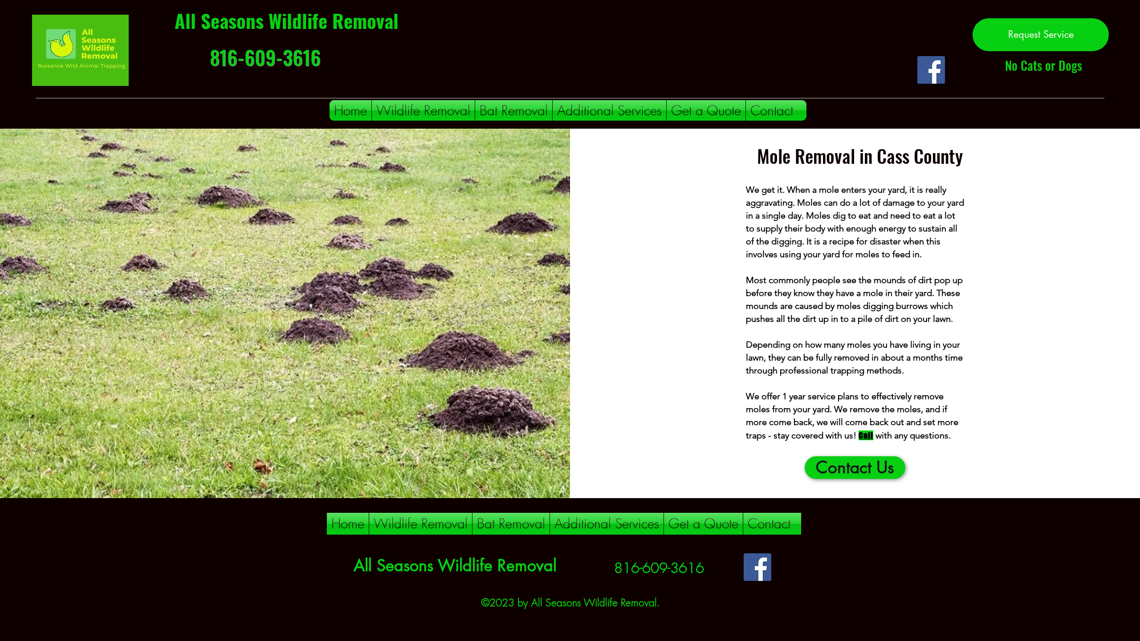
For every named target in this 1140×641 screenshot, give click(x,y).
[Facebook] (931, 70)
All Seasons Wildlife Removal (287, 20)
